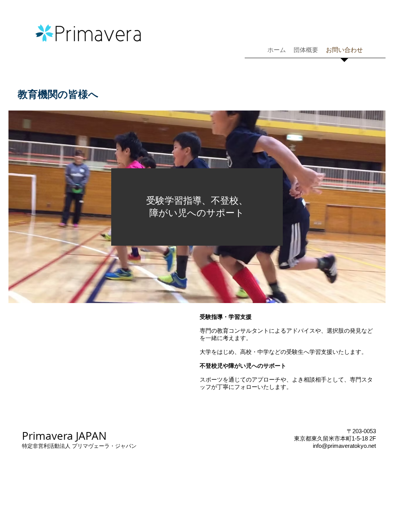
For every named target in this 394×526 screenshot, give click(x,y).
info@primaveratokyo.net (344, 445)
